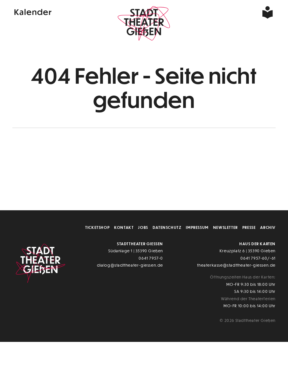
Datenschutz (167, 227)
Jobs (143, 227)
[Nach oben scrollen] (269, 194)
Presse (249, 227)
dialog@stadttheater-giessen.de (130, 265)
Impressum (197, 227)
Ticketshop (97, 227)
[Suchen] (236, 12)
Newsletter (225, 227)
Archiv (268, 227)
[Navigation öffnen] (251, 12)
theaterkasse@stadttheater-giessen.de (236, 265)
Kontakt (124, 227)
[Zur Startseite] (144, 24)
